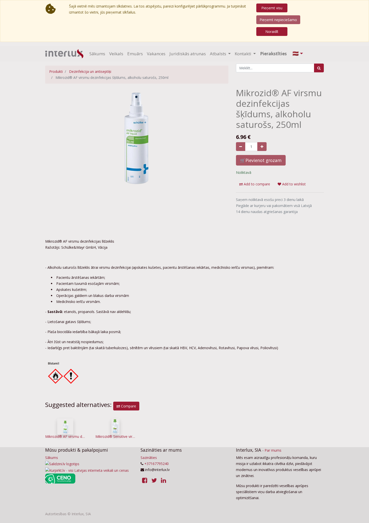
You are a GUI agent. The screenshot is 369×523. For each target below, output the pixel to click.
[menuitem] (97, 54)
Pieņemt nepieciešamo (278, 19)
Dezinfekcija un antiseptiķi (90, 71)
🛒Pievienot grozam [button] (261, 160)
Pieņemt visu (271, 8)
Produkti (56, 71)
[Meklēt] (319, 68)
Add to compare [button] (256, 184)
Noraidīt (271, 31)
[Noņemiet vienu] (240, 146)
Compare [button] (128, 406)
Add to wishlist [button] (293, 184)
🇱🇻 (295, 53)
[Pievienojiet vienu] (262, 146)
